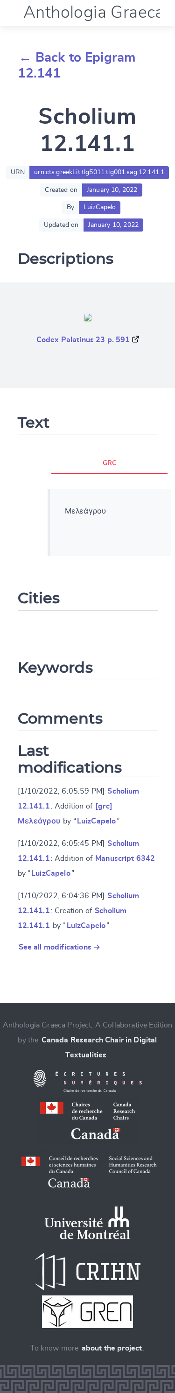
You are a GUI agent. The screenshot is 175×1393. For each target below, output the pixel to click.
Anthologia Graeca (93, 12)
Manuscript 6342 (125, 858)
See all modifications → (60, 947)
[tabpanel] (109, 522)
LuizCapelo (96, 821)
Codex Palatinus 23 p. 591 (83, 340)
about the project (112, 1348)
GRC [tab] (109, 463)
